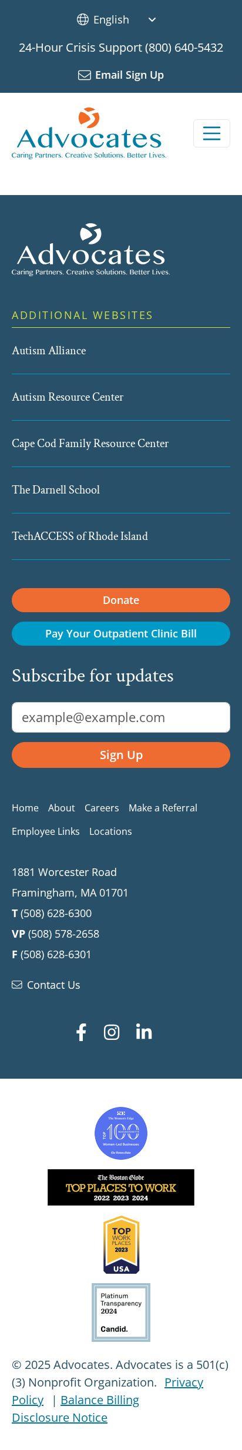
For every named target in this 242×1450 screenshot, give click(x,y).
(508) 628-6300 (56, 913)
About (61, 807)
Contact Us (53, 985)
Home (25, 807)
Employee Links (46, 831)
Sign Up (121, 755)
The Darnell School (56, 490)
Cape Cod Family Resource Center (90, 443)
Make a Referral (163, 807)
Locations (110, 831)
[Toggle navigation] (212, 133)
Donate (121, 600)
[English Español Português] (129, 19)
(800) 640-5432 (184, 47)
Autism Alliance (49, 350)
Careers (102, 807)
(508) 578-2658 (63, 934)
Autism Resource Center (67, 397)
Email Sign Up (129, 75)
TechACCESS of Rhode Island (80, 536)
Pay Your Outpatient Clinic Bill (121, 633)
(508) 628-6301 (56, 954)
